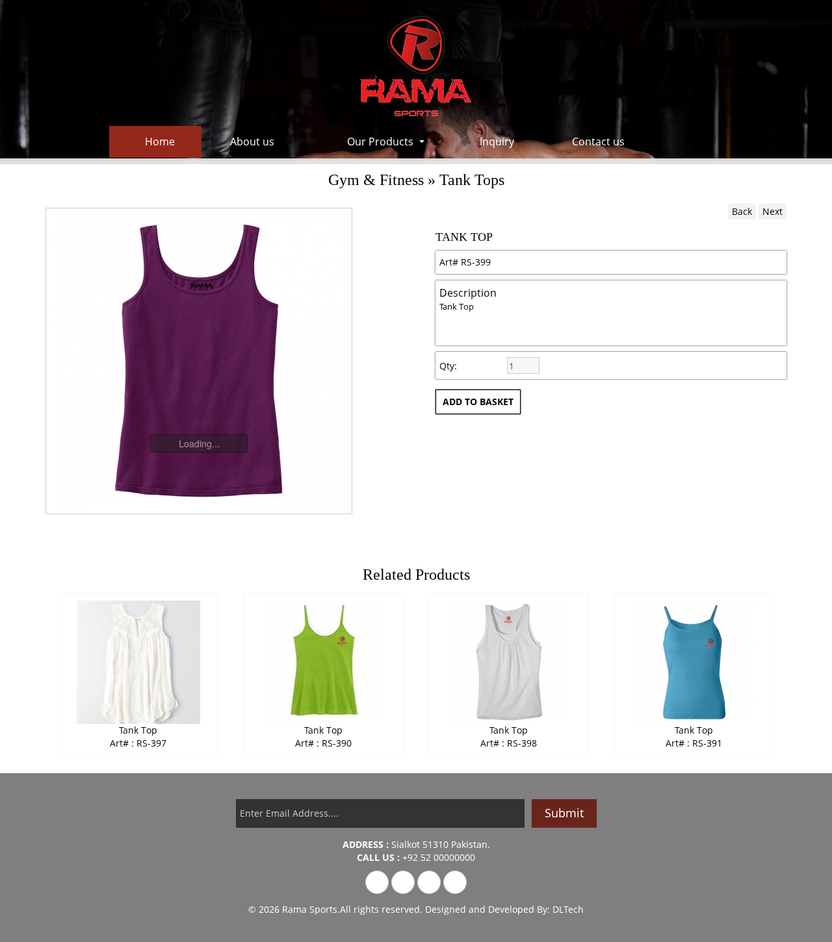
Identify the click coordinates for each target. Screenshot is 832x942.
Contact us (598, 141)
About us (252, 141)
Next (772, 211)
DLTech (568, 909)
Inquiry (497, 141)
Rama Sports (309, 909)
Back (742, 211)
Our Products (380, 141)
